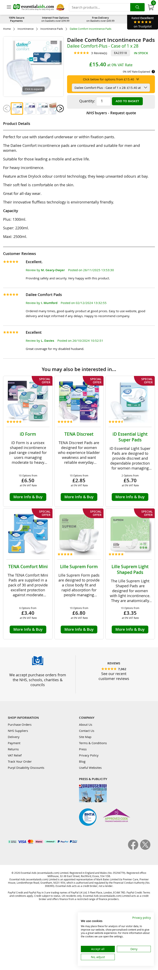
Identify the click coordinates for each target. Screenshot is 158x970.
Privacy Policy (89, 755)
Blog (82, 761)
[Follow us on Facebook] (134, 849)
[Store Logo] (33, 7)
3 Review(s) (99, 53)
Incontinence (25, 29)
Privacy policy (141, 918)
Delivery (14, 737)
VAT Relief (15, 755)
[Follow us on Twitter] (145, 849)
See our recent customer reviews (114, 676)
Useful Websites (90, 767)
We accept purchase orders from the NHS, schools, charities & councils (37, 679)
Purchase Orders (19, 724)
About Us (85, 724)
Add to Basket (127, 101)
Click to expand (33, 89)
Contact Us (86, 731)
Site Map (85, 737)
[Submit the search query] (137, 7)
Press (83, 749)
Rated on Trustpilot (142, 22)
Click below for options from (108, 79)
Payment (14, 743)
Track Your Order (20, 761)
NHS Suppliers (18, 731)
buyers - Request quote (111, 112)
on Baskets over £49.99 (100, 19)
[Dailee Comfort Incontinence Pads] (17, 108)
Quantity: (87, 100)
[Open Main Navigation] (9, 7)
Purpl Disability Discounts (26, 767)
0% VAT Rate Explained (136, 71)
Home (7, 29)
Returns (13, 749)
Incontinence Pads (51, 29)
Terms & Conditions (93, 743)
